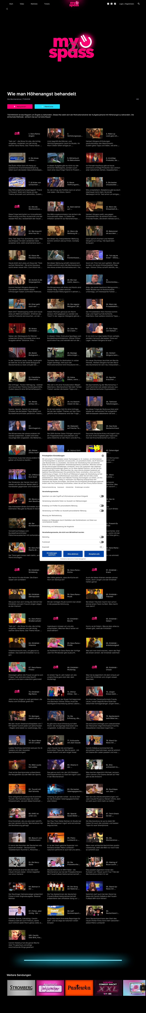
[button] (11, 3)
